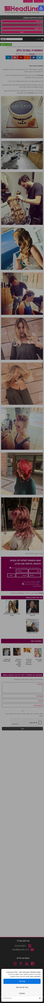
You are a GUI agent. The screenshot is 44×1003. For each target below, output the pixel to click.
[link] (40, 998)
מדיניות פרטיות (7, 998)
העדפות (22, 993)
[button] (41, 8)
